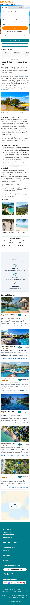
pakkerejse (19, 188)
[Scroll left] (2, 54)
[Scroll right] (28, 54)
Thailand (22, 76)
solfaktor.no (12, 601)
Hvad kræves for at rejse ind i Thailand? (12, 246)
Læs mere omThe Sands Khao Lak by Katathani (15, 358)
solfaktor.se (18, 601)
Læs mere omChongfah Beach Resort (18, 423)
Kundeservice (8, 537)
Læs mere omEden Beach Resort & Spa (17, 325)
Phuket (7, 69)
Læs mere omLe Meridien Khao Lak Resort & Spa (15, 390)
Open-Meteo (17, 59)
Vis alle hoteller (14, 40)
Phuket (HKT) (18, 187)
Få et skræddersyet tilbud (14, 45)
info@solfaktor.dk (9, 534)
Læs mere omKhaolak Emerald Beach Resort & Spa (14, 455)
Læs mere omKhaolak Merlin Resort (18, 487)
